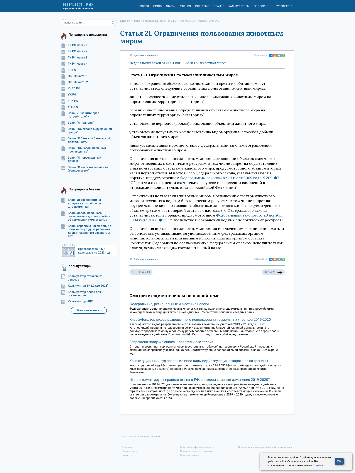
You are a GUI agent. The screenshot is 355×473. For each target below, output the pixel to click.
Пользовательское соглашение (196, 451)
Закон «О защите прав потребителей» (83, 114)
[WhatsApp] (283, 55)
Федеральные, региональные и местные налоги (169, 304)
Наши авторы (129, 451)
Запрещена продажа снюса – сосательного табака (171, 342)
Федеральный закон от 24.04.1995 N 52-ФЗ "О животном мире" (177, 63)
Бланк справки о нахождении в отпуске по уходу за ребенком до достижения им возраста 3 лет (89, 231)
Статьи (170, 6)
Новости (143, 6)
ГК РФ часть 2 (77, 51)
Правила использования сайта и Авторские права (265, 447)
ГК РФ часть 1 (77, 45)
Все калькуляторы (88, 310)
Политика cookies (189, 455)
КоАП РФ (74, 88)
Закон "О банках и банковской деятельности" (89, 140)
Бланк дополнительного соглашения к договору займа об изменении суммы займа (89, 216)
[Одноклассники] (275, 55)
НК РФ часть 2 (78, 82)
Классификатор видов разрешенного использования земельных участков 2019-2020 (200, 319)
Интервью (202, 6)
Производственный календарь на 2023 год (94, 250)
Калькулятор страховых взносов (85, 277)
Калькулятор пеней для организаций (84, 293)
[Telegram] (279, 55)
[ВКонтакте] (271, 55)
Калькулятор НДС (80, 301)
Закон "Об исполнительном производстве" (87, 149)
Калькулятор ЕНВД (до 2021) (88, 285)
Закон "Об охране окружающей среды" (90, 130)
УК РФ (72, 94)
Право (157, 6)
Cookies (318, 465)
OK (339, 461)
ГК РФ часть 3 (77, 57)
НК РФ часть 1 (78, 76)
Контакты (127, 455)
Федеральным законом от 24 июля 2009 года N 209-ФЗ (229, 177)
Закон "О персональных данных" (84, 159)
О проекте (127, 447)
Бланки (219, 6)
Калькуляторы (239, 6)
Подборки (261, 6)
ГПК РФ (73, 101)
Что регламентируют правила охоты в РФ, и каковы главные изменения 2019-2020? (199, 380)
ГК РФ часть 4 (77, 63)
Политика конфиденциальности (197, 447)
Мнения (185, 6)
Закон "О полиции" (81, 122)
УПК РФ (73, 107)
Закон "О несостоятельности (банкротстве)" (88, 169)
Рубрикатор (283, 6)
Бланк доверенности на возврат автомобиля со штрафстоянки (84, 203)
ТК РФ (72, 70)
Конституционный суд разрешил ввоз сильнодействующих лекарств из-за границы (198, 361)
